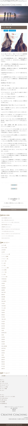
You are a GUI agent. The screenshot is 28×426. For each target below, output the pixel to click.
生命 (2, 343)
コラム (2, 394)
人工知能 (3, 281)
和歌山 (3, 301)
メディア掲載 (4, 388)
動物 (2, 294)
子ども (3, 308)
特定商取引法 (4, 403)
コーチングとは (4, 383)
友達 (2, 299)
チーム (3, 263)
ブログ (3, 269)
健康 (2, 290)
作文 (2, 285)
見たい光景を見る (5, 220)
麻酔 (2, 368)
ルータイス (4, 276)
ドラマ (3, 265)
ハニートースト (5, 235)
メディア (3, 272)
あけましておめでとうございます (8, 233)
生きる (3, 238)
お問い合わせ (4, 399)
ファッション (4, 267)
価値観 (3, 287)
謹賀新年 (3, 226)
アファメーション (5, 254)
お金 (2, 252)
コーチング (4, 256)
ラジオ (3, 274)
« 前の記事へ (14, 185)
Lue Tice (3, 245)
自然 (2, 352)
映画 (2, 328)
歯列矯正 (3, 332)
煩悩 (2, 341)
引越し (3, 319)
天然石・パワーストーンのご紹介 (8, 396)
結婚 (2, 350)
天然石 (3, 305)
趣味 (2, 359)
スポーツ (3, 260)
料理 (2, 323)
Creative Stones (4, 398)
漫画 (2, 339)
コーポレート (4, 258)
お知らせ (3, 247)
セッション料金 (4, 386)
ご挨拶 (2, 381)
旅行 (2, 325)
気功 (2, 337)
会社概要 (3, 401)
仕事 (2, 283)
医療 (2, 296)
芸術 (2, 357)
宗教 (2, 312)
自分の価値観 (4, 217)
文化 (2, 321)
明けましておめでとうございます (8, 229)
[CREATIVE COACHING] (14, 414)
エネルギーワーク (5, 385)
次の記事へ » (14, 188)
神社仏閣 (3, 346)
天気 (2, 303)
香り (2, 366)
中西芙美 (3, 278)
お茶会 (3, 249)
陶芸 (2, 361)
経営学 (3, 348)
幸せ (2, 316)
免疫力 (3, 292)
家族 (2, 314)
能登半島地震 (4, 224)
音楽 (2, 364)
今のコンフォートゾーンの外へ (8, 222)
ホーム (2, 379)
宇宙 (2, 310)
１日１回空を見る (5, 231)
